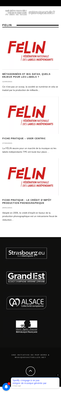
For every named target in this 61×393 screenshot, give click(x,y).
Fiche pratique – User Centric (24, 138)
